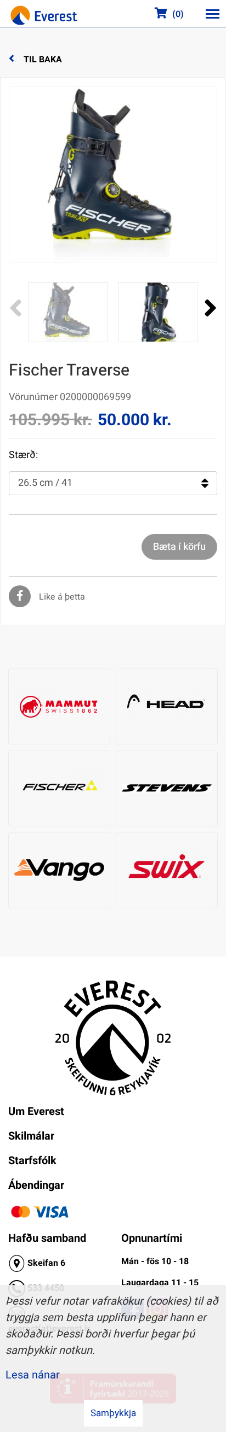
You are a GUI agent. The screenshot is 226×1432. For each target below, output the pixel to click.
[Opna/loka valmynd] (212, 13)
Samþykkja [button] (113, 1413)
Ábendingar (36, 1185)
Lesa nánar (32, 1375)
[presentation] (15, 308)
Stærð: (23, 455)
